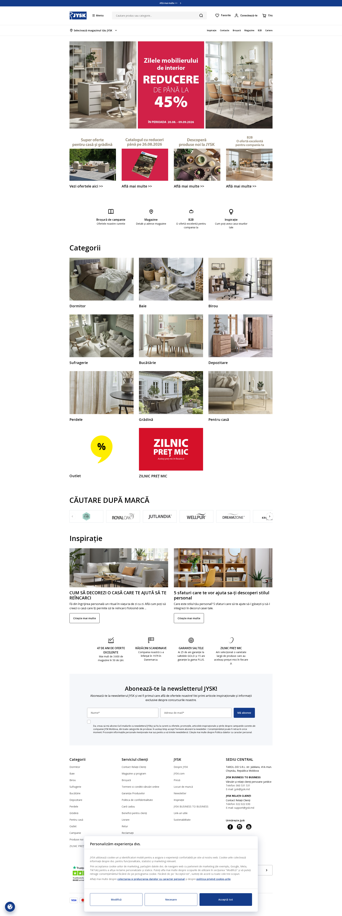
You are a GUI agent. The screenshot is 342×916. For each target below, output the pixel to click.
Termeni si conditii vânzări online (140, 786)
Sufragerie (75, 786)
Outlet (73, 826)
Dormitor (74, 767)
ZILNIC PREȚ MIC (79, 846)
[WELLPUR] (196, 516)
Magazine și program (134, 773)
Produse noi (76, 839)
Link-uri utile (181, 813)
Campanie (75, 833)
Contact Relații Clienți (134, 767)
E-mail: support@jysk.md (240, 807)
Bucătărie (75, 793)
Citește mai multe (84, 618)
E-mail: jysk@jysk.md (238, 789)
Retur (125, 826)
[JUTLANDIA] (160, 516)
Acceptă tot (225, 899)
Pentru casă (76, 819)
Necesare (171, 899)
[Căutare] (201, 15)
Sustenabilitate (182, 819)
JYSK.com (179, 773)
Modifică (116, 899)
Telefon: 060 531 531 (238, 785)
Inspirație (179, 800)
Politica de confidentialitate (137, 800)
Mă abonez (244, 712)
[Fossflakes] (86, 516)
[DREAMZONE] (233, 516)
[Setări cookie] (10, 907)
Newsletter (180, 793)
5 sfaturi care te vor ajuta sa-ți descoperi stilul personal (221, 595)
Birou (72, 780)
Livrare (125, 819)
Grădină (73, 813)
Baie (72, 773)
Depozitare (75, 800)
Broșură (126, 780)
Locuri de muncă (183, 786)
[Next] (269, 516)
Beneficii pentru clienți (134, 813)
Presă (177, 780)
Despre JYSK (181, 767)
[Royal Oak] (123, 516)
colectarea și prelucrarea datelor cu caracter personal (151, 879)
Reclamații (128, 833)
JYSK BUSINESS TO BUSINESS (191, 806)
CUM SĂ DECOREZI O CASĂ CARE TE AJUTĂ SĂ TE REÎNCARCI (117, 595)
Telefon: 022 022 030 (238, 804)
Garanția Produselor (133, 793)
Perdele (73, 806)
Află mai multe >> (168, 3)
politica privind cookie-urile (213, 879)
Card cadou (128, 806)
